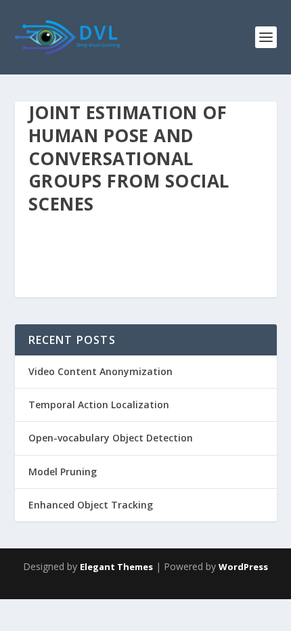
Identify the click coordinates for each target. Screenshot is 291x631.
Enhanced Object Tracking (90, 504)
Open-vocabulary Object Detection (110, 437)
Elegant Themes (116, 567)
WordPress (243, 567)
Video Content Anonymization (100, 371)
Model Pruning (62, 471)
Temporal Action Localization (98, 404)
